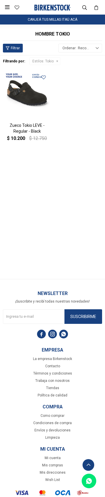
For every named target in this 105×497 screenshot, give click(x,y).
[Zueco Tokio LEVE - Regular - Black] (27, 94)
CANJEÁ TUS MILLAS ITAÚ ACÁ (52, 19)
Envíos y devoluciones (52, 430)
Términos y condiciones (52, 373)
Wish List (52, 480)
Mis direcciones (53, 472)
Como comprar (52, 416)
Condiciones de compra (52, 423)
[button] (84, 7)
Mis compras (52, 465)
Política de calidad (52, 395)
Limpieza (52, 437)
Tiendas (52, 388)
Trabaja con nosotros (52, 381)
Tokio (43, 61)
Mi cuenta (53, 458)
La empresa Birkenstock (52, 359)
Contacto (52, 366)
